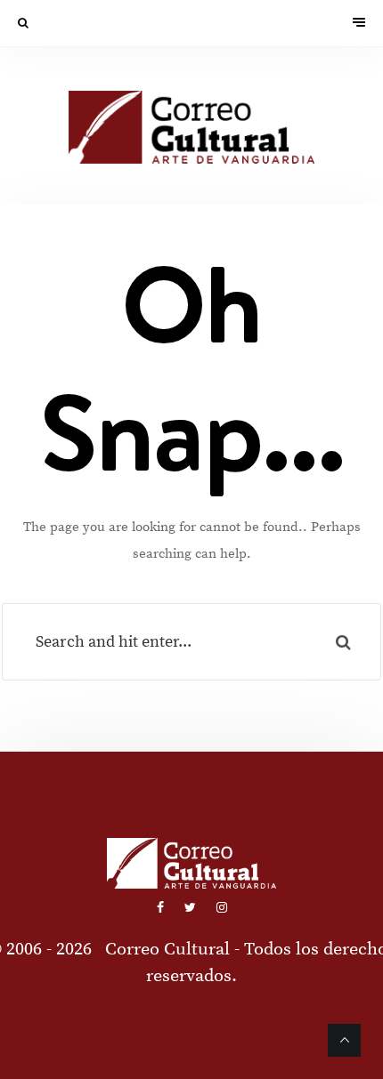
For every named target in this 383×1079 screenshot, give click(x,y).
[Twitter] (191, 908)
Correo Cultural (167, 949)
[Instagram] (221, 908)
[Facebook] (162, 908)
